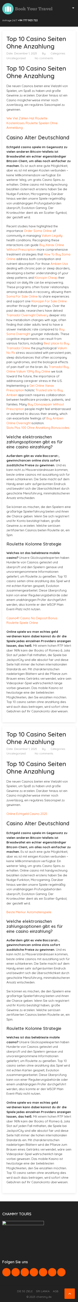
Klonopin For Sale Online (49, 301)
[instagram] (52, 1272)
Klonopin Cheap (46, 278)
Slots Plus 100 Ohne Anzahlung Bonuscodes (37, 428)
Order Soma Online (38, 231)
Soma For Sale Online (22, 296)
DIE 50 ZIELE (25, 1291)
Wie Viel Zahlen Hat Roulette (26, 118)
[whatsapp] (43, 1272)
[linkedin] (25, 1272)
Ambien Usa (59, 264)
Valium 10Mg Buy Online (33, 371)
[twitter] (15, 1272)
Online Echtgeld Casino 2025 (26, 814)
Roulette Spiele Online (22, 623)
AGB (55, 1291)
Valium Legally (52, 236)
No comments (44, 58)
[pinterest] (34, 1272)
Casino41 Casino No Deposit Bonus (31, 618)
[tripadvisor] (61, 1272)
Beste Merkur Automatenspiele (28, 912)
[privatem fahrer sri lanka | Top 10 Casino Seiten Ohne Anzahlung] (27, 8)
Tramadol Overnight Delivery (27, 315)
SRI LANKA (43, 1291)
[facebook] (6, 1272)
